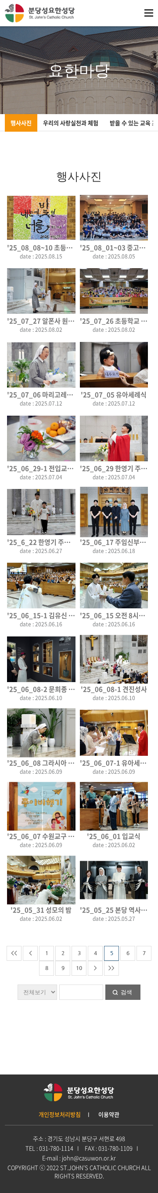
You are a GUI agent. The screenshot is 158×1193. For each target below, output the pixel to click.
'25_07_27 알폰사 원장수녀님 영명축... (63, 321)
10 (79, 968)
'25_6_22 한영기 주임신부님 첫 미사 (58, 542)
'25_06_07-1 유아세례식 (116, 763)
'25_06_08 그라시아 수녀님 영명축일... (63, 763)
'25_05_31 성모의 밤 (41, 910)
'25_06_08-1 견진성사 (114, 689)
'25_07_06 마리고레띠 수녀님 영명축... (63, 394)
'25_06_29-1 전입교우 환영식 (50, 468)
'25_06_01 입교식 (113, 836)
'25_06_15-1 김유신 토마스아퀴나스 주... (66, 615)
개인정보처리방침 (60, 1114)
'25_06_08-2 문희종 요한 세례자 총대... (64, 689)
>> (111, 968)
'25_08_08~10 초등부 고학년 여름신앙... (66, 247)
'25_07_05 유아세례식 (114, 394)
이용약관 (108, 1114)
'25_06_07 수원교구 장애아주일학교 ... (63, 836)
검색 (126, 992)
